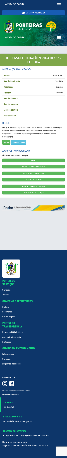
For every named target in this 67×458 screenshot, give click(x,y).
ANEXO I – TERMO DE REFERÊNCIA (33, 167)
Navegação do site (14, 4)
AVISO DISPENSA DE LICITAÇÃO (33, 193)
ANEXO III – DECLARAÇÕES (33, 180)
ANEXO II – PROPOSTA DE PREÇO (33, 173)
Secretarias (7, 311)
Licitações (6, 342)
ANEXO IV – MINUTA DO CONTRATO (33, 186)
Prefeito (5, 307)
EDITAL (33, 160)
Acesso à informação (35, 13)
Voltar (6, 142)
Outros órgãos (8, 316)
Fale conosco (8, 354)
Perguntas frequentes (12, 363)
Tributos (6, 294)
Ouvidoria (6, 290)
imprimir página (19, 142)
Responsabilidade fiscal (12, 332)
